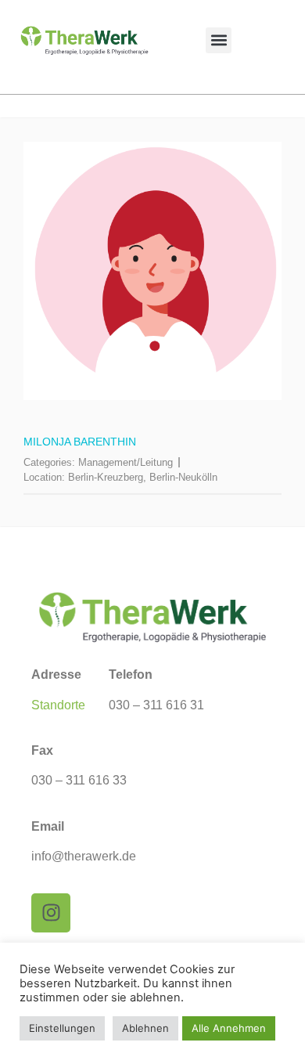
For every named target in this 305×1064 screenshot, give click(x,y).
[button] (218, 40)
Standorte (58, 705)
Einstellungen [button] (62, 1028)
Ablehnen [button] (145, 1028)
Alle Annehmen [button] (229, 1028)
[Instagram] (50, 912)
